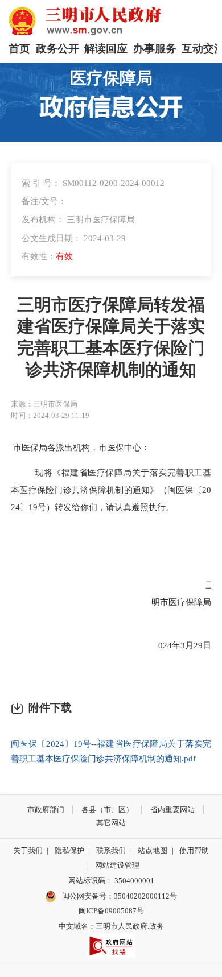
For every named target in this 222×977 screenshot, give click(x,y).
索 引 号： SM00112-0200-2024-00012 (93, 183)
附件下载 (50, 708)
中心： (137, 447)
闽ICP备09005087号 (111, 910)
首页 (19, 49)
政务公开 (57, 49)
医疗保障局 (111, 78)
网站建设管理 (117, 865)
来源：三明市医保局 (44, 404)
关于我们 (28, 850)
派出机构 (73, 447)
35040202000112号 (145, 896)
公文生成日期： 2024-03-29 (74, 238)
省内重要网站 (172, 809)
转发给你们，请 (84, 507)
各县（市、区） (107, 809)
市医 (107, 447)
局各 (47, 447)
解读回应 (106, 49)
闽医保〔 (184, 490)
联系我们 (111, 850)
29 (198, 645)
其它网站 (111, 822)
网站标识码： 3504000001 (111, 880)
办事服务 (154, 49)
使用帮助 (194, 850)
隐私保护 (69, 850)
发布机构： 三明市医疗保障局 (78, 219)
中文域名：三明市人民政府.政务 (111, 926)
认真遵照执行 (140, 507)
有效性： (47, 256)
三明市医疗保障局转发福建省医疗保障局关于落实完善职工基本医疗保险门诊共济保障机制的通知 (111, 337)
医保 (30, 447)
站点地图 (152, 850)
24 (167, 645)
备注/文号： (44, 201)
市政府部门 (45, 809)
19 (33, 507)
